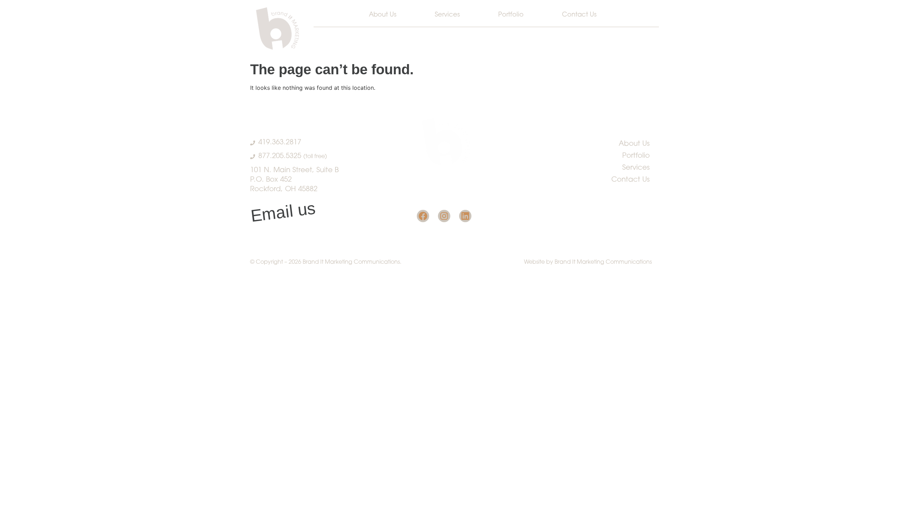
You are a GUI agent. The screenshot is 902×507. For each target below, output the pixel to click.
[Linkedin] (465, 216)
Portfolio (511, 15)
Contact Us (579, 15)
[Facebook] (423, 216)
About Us (382, 15)
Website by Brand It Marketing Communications (588, 262)
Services (447, 15)
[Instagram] (444, 216)
